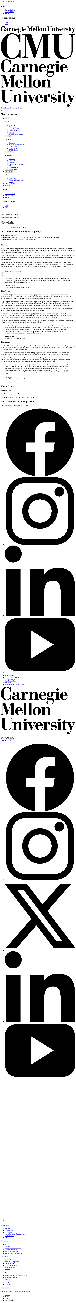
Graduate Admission (11, 1249)
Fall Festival (12, 166)
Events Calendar (10, 1230)
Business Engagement (12, 1262)
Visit (6, 22)
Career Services (14, 168)
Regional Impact (10, 1267)
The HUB (8, 1283)
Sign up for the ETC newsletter (14, 684)
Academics (4, 1241)
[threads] (40, 1220)
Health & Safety (10, 1236)
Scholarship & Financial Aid (13, 1253)
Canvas (7, 1281)
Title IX (7, 1295)
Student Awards (14, 169)
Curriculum (12, 160)
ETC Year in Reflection (12, 677)
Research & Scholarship (16, 144)
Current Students (10, 10)
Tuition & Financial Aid (16, 180)
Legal (6, 1298)
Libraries (7, 1269)
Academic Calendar (11, 1277)
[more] (6, 1222)
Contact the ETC (14, 130)
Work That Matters (11, 1265)
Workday (7, 1284)
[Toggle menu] (1, 110)
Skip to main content (7, 1)
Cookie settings (10, 1300)
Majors (7, 1244)
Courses (11, 162)
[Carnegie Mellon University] (38, 734)
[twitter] (40, 950)
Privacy (7, 1296)
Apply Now (8, 682)
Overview (12, 125)
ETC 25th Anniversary (16, 134)
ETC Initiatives (13, 150)
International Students (11, 1251)
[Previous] (1, 273)
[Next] (3, 273)
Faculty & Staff (9, 12)
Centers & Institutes (11, 1260)
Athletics (7, 1229)
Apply (11, 182)
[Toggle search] (1, 211)
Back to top (5, 1288)
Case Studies (13, 146)
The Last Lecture (14, 129)
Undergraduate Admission (13, 1248)
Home (3, 227)
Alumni (7, 13)
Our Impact (4, 1256)
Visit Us (11, 132)
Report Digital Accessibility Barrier (16, 1275)
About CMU (5, 1225)
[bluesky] (40, 1143)
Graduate (7, 1246)
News (6, 1237)
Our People (12, 127)
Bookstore (8, 1279)
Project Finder (13, 148)
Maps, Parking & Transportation (15, 1234)
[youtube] (40, 672)
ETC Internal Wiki (10, 681)
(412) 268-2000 (6, 741)
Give (6, 24)
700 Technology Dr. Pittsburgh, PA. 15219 (14, 405)
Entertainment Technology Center (11, 108)
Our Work (9, 227)
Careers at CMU (10, 1232)
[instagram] (40, 544)
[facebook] (40, 476)
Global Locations (10, 1263)
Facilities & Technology (16, 164)
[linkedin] (40, 615)
